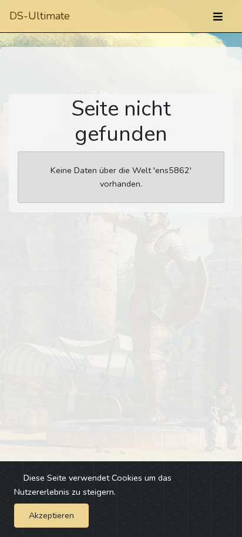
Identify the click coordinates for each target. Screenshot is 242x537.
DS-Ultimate (39, 16)
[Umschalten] (218, 16)
